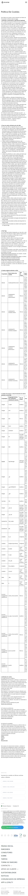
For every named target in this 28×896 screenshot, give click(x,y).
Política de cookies (4, 893)
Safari (2, 739)
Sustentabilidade (8, 873)
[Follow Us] (2, 835)
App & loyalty (7, 882)
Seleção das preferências (6, 704)
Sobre (3, 856)
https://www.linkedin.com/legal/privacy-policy (11, 256)
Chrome (3, 737)
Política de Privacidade (7, 812)
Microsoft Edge (4, 740)
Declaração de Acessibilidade (18, 892)
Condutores (6, 853)
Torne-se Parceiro (9, 862)
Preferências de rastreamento (18, 893)
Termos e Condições (5, 891)
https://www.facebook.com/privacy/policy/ (10, 259)
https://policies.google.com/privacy (8, 253)
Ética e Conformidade (5, 892)
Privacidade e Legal (17, 891)
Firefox (2, 736)
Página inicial (7, 846)
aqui (17, 19)
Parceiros (5, 849)
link (7, 219)
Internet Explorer (4, 735)
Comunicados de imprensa (13, 879)
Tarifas (4, 859)
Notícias (5, 876)
